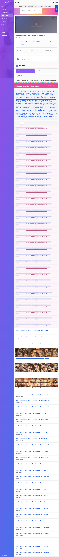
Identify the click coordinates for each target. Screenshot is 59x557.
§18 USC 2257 (3, 555)
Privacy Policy (10, 553)
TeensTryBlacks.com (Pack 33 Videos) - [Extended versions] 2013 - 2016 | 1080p (38, 91)
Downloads (20, 6)
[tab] (23, 11)
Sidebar (56, 8)
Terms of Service (4, 553)
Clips (25, 6)
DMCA (7, 555)
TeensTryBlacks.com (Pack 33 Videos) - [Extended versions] (30, 35)
